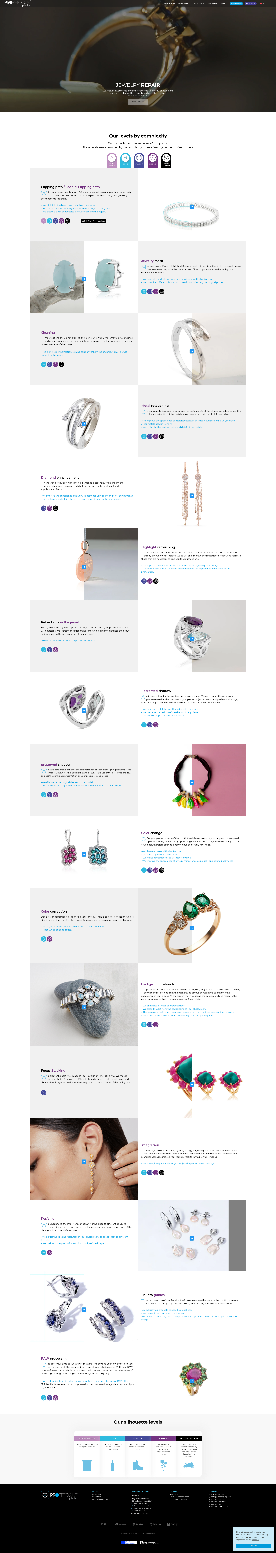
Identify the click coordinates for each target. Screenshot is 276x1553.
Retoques (198, 3)
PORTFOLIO (213, 3)
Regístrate (250, 3)
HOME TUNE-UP (169, 3)
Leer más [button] (255, 1540)
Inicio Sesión (236, 3)
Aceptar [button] (253, 1546)
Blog (223, 3)
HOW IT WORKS (183, 3)
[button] (138, 102)
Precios (134, 1496)
